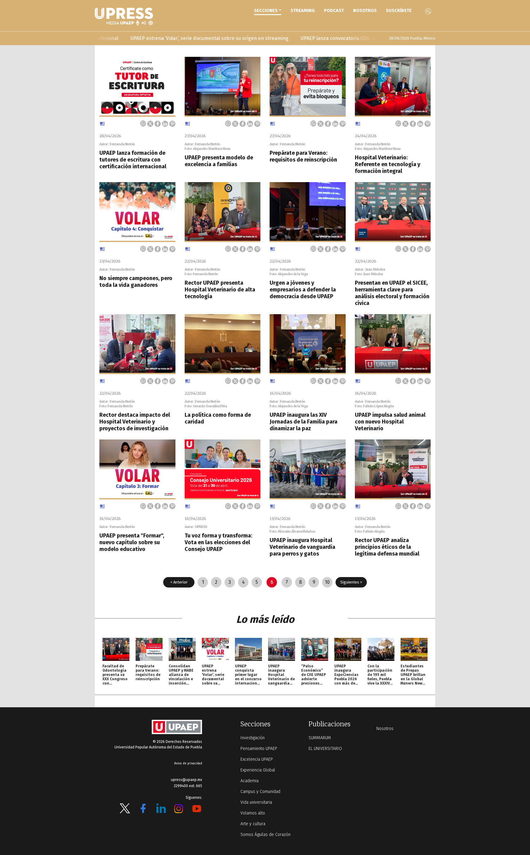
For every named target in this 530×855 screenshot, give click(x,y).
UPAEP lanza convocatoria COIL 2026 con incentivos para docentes (340, 38)
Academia (249, 780)
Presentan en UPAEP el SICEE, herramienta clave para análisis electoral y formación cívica (392, 292)
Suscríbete (399, 10)
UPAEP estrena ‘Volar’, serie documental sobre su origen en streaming (174, 38)
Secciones (266, 10)
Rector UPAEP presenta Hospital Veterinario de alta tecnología (220, 289)
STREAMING (302, 10)
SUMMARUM (320, 737)
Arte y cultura (252, 823)
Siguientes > (351, 582)
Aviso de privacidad (188, 763)
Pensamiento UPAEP (258, 748)
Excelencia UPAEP (256, 759)
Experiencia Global (257, 770)
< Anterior (179, 582)
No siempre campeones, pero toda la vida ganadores (135, 281)
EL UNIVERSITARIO (325, 748)
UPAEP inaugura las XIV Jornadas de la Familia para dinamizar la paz (303, 422)
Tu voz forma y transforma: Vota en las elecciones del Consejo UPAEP (218, 542)
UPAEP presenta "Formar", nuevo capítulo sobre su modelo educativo (131, 542)
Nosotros (365, 10)
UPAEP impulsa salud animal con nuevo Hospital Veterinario (390, 422)
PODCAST (334, 10)
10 (327, 582)
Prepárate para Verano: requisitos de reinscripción (303, 156)
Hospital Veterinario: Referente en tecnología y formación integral (387, 164)
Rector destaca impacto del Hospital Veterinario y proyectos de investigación (134, 422)
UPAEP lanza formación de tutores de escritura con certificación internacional (132, 160)
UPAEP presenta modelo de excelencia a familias (219, 161)
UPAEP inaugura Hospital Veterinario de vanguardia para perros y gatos (302, 547)
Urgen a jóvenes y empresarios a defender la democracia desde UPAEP (303, 289)
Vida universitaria (256, 802)
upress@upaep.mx (186, 780)
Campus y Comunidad (260, 791)
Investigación (252, 737)
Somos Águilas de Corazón (265, 834)
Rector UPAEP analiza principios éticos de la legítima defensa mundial (387, 547)
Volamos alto (252, 813)
